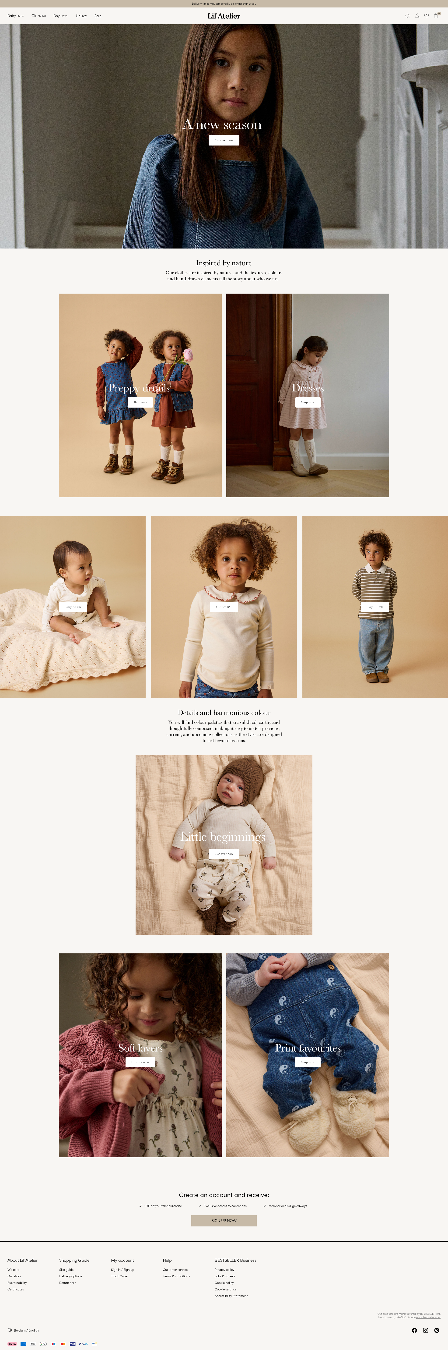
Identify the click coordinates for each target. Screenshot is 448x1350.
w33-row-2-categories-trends (46, 296)
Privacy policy (224, 1270)
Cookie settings (226, 1289)
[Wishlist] (426, 16)
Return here (67, 1283)
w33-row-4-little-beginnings (26, 758)
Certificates (15, 1289)
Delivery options (70, 1276)
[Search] (408, 16)
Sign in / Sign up (122, 1270)
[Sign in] (417, 16)
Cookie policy (224, 1283)
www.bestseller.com (428, 1317)
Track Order (119, 1276)
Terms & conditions (176, 1276)
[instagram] (425, 1330)
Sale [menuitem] (98, 16)
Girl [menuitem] (39, 16)
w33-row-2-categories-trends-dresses (262, 296)
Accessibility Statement (231, 1296)
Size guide (66, 1270)
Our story (14, 1276)
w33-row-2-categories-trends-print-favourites (269, 956)
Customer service (175, 1270)
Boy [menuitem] (60, 16)
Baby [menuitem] (15, 16)
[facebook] (414, 1330)
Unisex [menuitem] (81, 16)
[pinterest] (437, 1330)
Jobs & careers (225, 1276)
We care (13, 1270)
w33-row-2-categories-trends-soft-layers (57, 956)
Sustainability (17, 1283)
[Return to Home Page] (224, 15)
